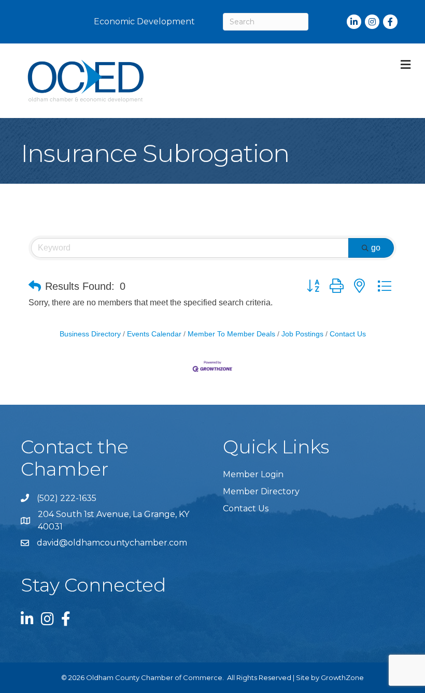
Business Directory (90, 334)
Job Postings (302, 334)
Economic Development (144, 21)
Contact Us (348, 334)
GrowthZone (342, 677)
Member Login (253, 474)
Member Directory (261, 491)
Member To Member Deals (231, 334)
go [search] (375, 247)
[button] (35, 286)
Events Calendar (154, 334)
